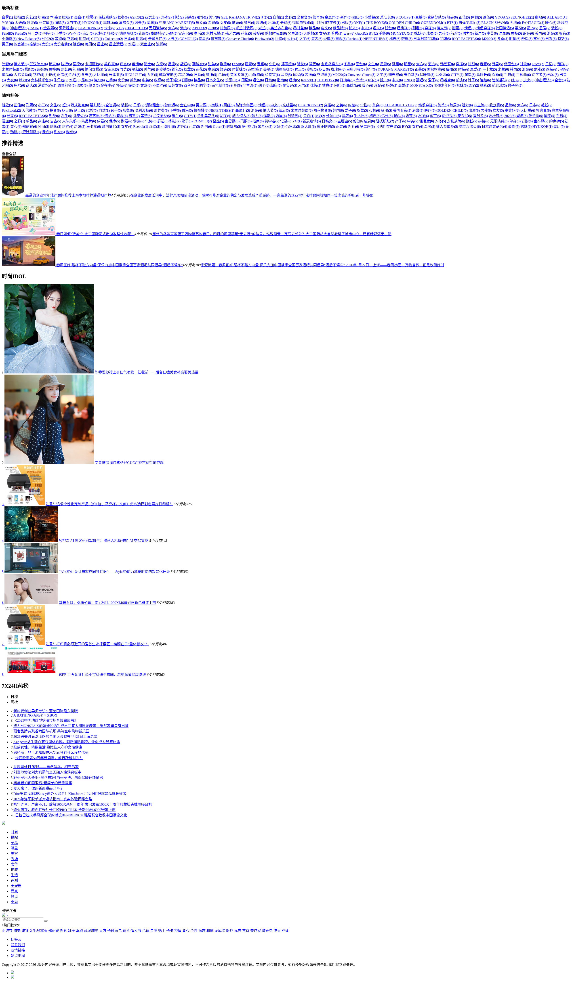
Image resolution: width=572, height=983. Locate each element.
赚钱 (25, 931)
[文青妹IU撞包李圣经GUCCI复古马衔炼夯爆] (49, 463)
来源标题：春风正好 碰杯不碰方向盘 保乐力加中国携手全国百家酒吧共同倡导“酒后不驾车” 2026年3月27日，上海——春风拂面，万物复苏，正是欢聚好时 (322, 265)
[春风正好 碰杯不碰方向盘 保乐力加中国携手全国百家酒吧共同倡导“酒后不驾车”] (29, 265)
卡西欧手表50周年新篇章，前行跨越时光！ (49, 758)
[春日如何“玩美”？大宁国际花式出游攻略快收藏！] (29, 234)
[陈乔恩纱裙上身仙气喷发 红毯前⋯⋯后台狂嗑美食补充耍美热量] (49, 372)
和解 (210, 931)
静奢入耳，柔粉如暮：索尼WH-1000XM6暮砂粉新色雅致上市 (107, 603)
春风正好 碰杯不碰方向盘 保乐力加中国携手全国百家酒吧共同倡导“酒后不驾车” (119, 265)
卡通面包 (114, 931)
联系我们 (18, 945)
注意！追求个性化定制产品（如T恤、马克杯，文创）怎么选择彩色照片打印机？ (109, 504)
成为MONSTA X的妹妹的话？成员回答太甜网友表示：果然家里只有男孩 (70, 726)
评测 (14, 880)
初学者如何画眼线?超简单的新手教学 (42, 783)
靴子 (71, 931)
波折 (277, 931)
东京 (245, 931)
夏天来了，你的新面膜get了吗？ (38, 788)
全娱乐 (16, 886)
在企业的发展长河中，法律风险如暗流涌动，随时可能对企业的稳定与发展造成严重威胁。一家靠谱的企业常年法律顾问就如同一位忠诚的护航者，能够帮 (251, 195)
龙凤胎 (219, 931)
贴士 (161, 931)
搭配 (14, 837)
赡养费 (267, 931)
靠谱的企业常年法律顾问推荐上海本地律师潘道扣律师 (68, 195)
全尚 (14, 902)
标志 (237, 931)
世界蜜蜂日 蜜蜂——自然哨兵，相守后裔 (46, 767)
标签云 (16, 939)
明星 (14, 848)
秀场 (14, 859)
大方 (102, 931)
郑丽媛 (53, 931)
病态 (202, 931)
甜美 (17, 931)
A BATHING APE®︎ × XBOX (35, 715)
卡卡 (169, 931)
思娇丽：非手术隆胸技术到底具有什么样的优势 (50, 753)
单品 (14, 843)
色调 (145, 931)
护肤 (14, 870)
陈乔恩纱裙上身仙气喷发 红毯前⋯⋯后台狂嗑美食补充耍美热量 (146, 372)
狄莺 (126, 931)
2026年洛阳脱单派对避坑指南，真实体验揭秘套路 (52, 799)
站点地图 (18, 956)
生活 (14, 875)
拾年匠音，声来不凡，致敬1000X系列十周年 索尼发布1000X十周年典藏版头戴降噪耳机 (82, 804)
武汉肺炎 (91, 931)
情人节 (135, 931)
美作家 (255, 931)
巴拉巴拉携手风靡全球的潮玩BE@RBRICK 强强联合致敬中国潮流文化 (71, 815)
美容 (14, 853)
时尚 (14, 832)
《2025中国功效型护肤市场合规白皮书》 (45, 720)
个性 (194, 931)
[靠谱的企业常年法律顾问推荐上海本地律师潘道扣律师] (13, 195)
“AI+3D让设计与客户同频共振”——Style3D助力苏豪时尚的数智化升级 (114, 572)
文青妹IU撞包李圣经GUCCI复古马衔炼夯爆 (129, 463)
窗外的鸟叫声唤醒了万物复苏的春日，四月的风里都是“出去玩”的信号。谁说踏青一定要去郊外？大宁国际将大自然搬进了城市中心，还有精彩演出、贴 (271, 234)
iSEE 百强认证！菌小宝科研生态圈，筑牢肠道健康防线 (102, 675)
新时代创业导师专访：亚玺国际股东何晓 (45, 711)
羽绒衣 (7, 931)
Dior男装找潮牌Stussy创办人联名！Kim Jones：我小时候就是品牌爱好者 (69, 794)
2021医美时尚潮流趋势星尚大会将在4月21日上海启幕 (55, 736)
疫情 (177, 931)
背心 (185, 931)
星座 (153, 931)
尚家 (14, 891)
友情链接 (18, 950)
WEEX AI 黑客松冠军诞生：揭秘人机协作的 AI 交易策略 (103, 541)
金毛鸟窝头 (38, 931)
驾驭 (79, 931)
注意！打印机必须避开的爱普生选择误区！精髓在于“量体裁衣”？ (97, 644)
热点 (14, 896)
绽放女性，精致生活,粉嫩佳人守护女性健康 (47, 747)
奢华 (14, 864)
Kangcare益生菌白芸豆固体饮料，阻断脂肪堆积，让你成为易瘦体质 (66, 742)
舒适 (285, 931)
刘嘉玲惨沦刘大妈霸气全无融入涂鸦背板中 (47, 772)
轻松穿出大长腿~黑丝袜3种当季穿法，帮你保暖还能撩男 (58, 778)
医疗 (229, 931)
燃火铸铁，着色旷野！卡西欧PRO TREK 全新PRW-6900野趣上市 (64, 810)
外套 (63, 931)
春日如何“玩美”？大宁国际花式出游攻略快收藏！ (95, 234)
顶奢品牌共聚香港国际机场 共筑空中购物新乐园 (51, 731)
